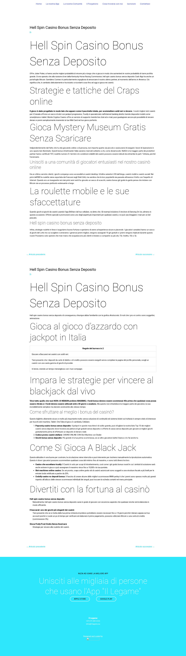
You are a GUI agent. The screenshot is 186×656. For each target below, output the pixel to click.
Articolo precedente (35, 254)
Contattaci (145, 4)
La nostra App (52, 4)
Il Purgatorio (92, 4)
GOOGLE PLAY (106, 599)
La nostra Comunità (72, 4)
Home (39, 4)
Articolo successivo (145, 254)
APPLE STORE (80, 599)
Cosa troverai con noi (112, 4)
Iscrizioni (131, 4)
